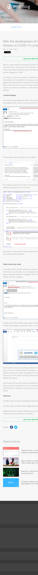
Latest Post (16, 27)
